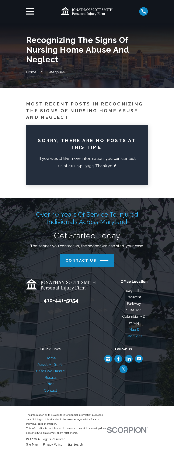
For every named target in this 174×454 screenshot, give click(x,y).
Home (50, 358)
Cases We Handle (50, 371)
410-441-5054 (61, 300)
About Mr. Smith (50, 364)
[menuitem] (32, 444)
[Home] (86, 11)
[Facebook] (118, 359)
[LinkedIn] (128, 359)
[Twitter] (123, 369)
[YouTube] (139, 359)
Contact (50, 390)
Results (51, 377)
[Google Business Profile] (108, 359)
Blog (51, 384)
